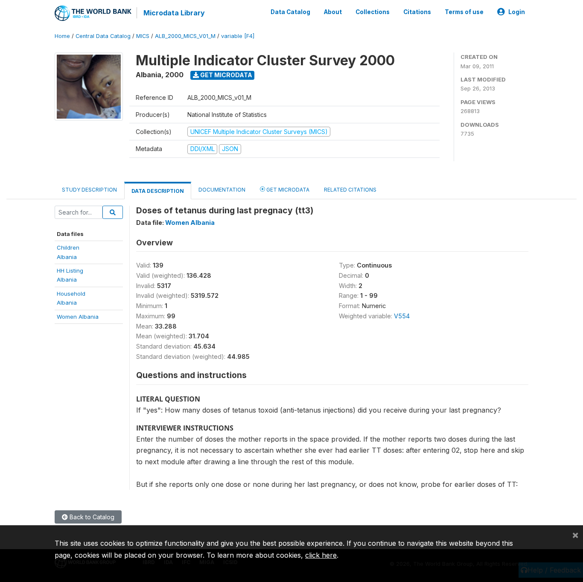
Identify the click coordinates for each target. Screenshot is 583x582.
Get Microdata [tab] (287, 189)
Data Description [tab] (157, 191)
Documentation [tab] (221, 189)
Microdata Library (174, 13)
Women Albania (78, 316)
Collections (373, 12)
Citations (417, 12)
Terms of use (464, 12)
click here (321, 555)
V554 (402, 316)
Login (516, 12)
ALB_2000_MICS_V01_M (185, 36)
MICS (142, 36)
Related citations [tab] (350, 189)
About (333, 12)
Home (62, 36)
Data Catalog (290, 12)
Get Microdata (225, 75)
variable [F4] (237, 36)
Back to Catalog (91, 517)
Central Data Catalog (103, 36)
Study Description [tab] (89, 189)
